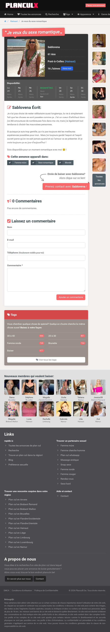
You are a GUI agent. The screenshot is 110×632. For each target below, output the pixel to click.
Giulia (63, 397)
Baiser (25, 350)
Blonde (68, 162)
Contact (40, 578)
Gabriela (63, 419)
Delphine (29, 397)
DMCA (6, 590)
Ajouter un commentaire (71, 297)
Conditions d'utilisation (22, 590)
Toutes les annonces (100, 180)
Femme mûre (20, 162)
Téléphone (25, 252)
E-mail (10, 240)
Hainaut (14, 21)
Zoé (98, 419)
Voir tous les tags (47, 359)
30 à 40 (25, 335)
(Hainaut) (70, 61)
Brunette (66, 343)
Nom (9, 227)
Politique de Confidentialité (46, 590)
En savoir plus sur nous (19, 578)
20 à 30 (66, 335)
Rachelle (46, 419)
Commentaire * (15, 265)
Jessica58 (98, 397)
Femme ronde (25, 343)
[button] (26, 58)
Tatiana (80, 397)
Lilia (81, 419)
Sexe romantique (45, 162)
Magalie (46, 397)
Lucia (29, 419)
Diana (11, 397)
